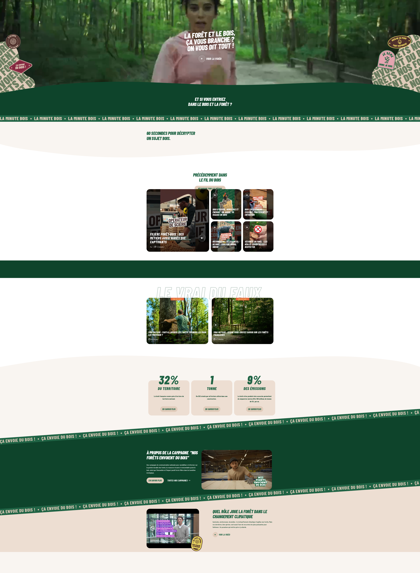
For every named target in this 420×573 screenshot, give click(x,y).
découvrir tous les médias (210, 188)
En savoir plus (168, 409)
